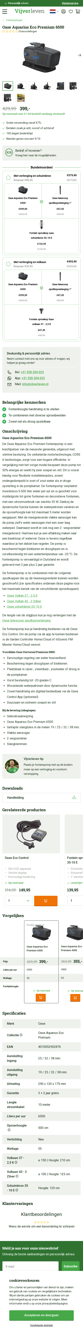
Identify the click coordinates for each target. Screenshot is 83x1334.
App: (30, 378)
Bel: (29, 372)
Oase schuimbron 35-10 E (24, 606)
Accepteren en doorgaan (41, 1315)
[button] (10, 31)
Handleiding (15, 797)
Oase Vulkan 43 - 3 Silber (24, 601)
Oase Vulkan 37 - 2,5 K (22, 595)
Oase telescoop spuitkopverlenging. (26, 620)
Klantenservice (70, 3)
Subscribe (71, 1266)
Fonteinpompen (14, 20)
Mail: (31, 384)
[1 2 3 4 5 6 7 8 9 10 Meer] (19, 901)
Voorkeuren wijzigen (41, 1325)
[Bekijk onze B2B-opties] (9, 153)
